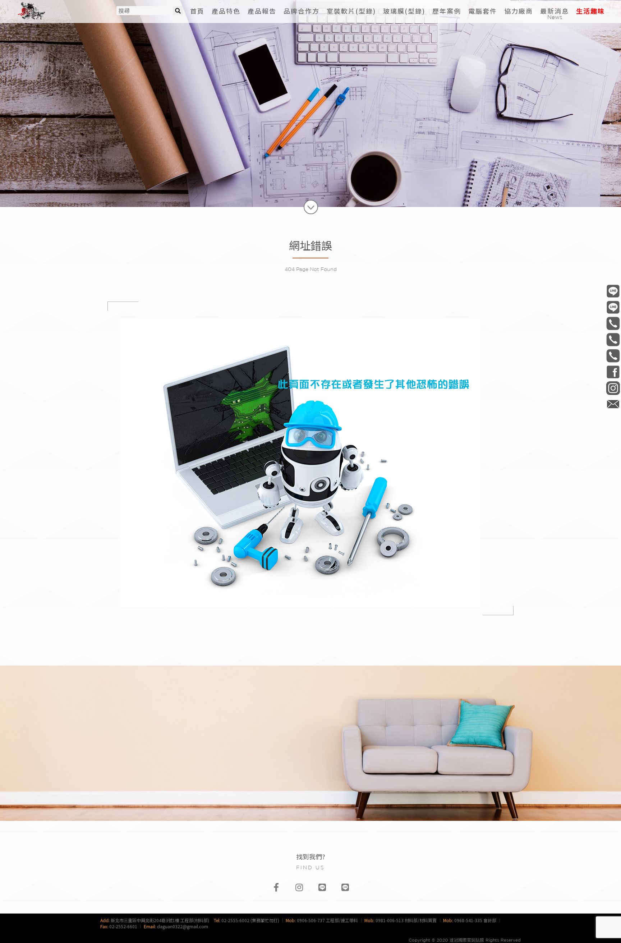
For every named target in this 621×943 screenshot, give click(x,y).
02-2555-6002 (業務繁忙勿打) (250, 920)
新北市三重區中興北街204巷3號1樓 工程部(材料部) (160, 920)
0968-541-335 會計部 (475, 920)
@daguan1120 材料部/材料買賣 (613, 307)
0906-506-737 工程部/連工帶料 (327, 920)
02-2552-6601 (123, 926)
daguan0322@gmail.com (182, 926)
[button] (351, 11)
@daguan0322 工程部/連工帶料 (613, 291)
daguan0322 (613, 388)
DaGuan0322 (613, 372)
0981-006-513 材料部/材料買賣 (406, 920)
